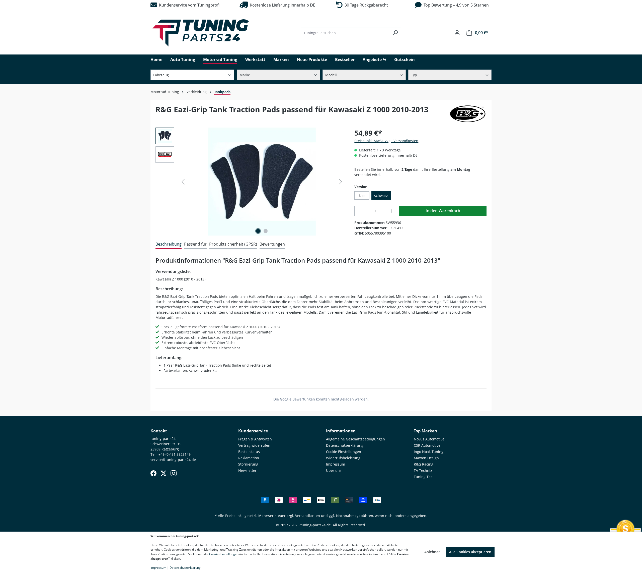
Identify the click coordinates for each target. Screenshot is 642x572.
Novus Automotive (429, 439)
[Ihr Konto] (457, 33)
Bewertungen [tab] (272, 244)
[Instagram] (174, 473)
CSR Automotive (427, 445)
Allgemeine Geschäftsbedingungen (355, 439)
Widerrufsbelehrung (343, 457)
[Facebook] (153, 473)
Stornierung (248, 464)
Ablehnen (432, 551)
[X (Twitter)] (163, 473)
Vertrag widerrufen (254, 445)
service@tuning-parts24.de (173, 459)
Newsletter (247, 470)
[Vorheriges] (183, 182)
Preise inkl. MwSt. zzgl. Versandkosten (386, 140)
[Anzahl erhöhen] (392, 211)
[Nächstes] (340, 182)
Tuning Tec (423, 476)
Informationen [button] (341, 431)
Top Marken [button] (425, 431)
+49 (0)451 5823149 (174, 454)
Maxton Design (426, 457)
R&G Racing (423, 464)
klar (362, 195)
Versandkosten (307, 515)
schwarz (381, 195)
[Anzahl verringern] (359, 211)
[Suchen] (395, 33)
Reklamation (248, 457)
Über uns (334, 470)
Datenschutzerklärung (344, 445)
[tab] (168, 244)
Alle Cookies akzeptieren (470, 551)
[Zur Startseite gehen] (200, 32)
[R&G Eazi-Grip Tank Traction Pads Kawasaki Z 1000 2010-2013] (262, 182)
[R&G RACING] (468, 114)
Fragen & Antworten (255, 439)
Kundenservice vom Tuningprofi (188, 5)
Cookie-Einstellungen (223, 554)
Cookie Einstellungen (343, 451)
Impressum (335, 464)
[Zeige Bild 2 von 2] (266, 231)
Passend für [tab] (195, 244)
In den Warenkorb (443, 210)
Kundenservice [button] (253, 431)
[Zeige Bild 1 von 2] (258, 231)
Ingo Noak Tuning (428, 451)
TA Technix (423, 470)
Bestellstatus (249, 451)
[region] (249, 182)
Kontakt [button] (158, 431)
